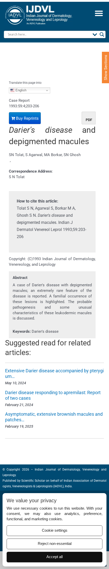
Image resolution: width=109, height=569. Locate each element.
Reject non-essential (54, 544)
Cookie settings (54, 530)
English (20, 90)
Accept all (54, 557)
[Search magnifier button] (101, 34)
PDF (89, 120)
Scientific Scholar (33, 480)
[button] (98, 13)
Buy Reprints (27, 118)
